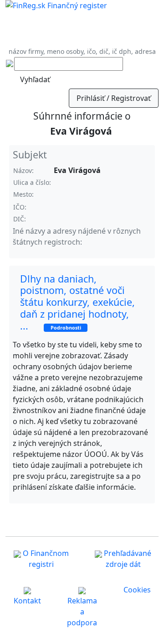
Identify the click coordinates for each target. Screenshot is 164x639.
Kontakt (27, 601)
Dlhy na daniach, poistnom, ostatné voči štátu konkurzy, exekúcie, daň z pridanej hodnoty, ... (77, 302)
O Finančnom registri (45, 558)
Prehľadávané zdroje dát (126, 558)
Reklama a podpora (82, 612)
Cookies (137, 590)
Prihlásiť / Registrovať (114, 98)
